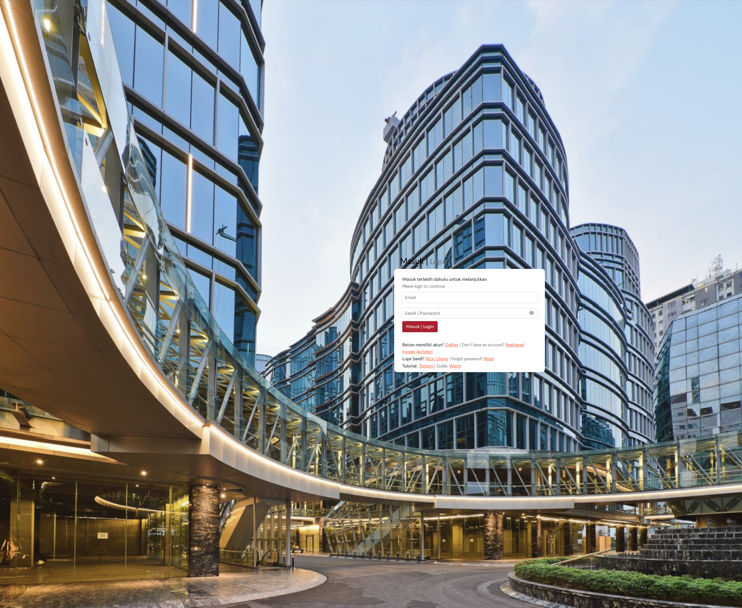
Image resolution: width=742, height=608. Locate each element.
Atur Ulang (436, 359)
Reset (489, 359)
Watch (455, 366)
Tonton (426, 366)
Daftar (451, 345)
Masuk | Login (420, 326)
